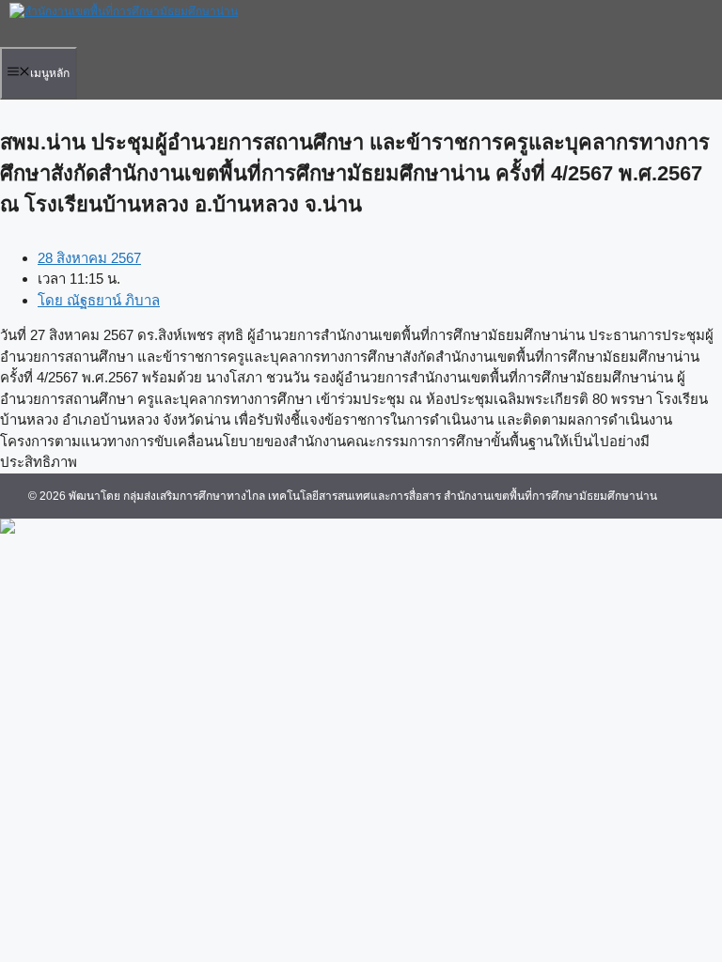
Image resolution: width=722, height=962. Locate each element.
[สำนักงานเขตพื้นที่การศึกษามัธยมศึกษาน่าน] (123, 11)
